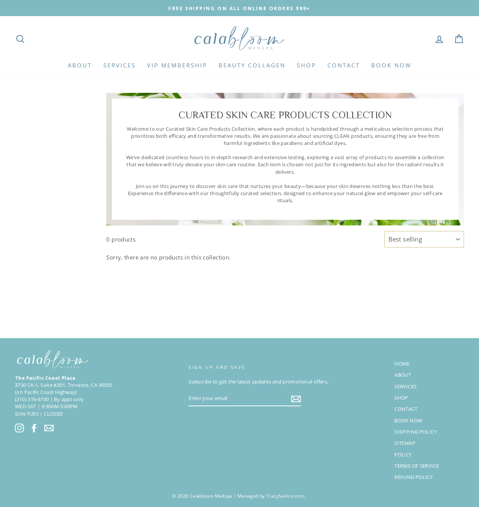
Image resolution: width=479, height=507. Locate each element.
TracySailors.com (285, 496)
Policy (403, 454)
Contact (343, 65)
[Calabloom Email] (49, 427)
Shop (306, 65)
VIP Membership (177, 65)
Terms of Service (416, 465)
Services (119, 65)
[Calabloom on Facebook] (34, 427)
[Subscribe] (296, 398)
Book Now (391, 65)
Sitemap (404, 443)
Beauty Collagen (252, 65)
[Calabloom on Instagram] (19, 427)
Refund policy (413, 477)
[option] (239, 8)
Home (402, 363)
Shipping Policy (415, 431)
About (80, 65)
